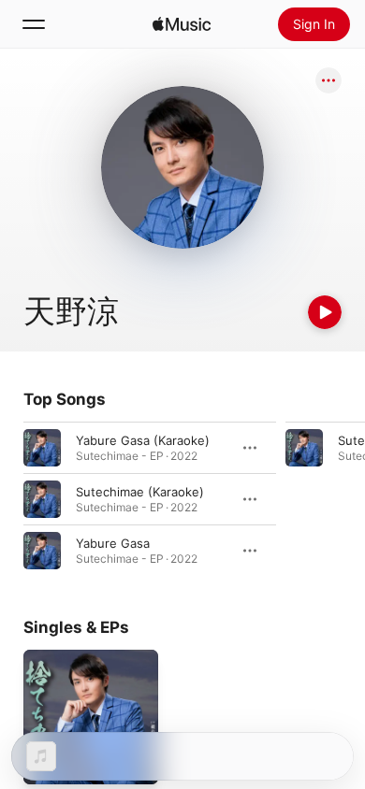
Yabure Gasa (113, 543)
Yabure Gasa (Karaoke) (143, 440)
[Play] (325, 312)
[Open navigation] (33, 24)
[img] (182, 24)
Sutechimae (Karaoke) (140, 491)
